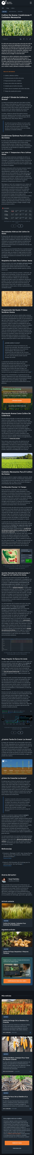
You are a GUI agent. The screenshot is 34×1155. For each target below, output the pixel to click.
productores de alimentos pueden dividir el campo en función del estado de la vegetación (16, 530)
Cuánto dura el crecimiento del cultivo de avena (17, 88)
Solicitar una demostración (17, 406)
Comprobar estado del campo (17, 981)
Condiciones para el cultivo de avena (14, 78)
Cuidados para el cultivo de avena (13, 86)
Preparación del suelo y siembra (13, 80)
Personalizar (17, 1148)
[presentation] (20, 225)
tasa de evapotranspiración (11, 671)
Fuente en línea (7, 858)
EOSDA (7, 2)
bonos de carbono (15, 438)
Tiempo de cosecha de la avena (13, 91)
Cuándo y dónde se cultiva (11, 75)
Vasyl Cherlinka (14, 879)
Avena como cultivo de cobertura (13, 83)
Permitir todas (17, 1143)
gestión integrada (18, 587)
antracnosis (26, 620)
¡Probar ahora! (17, 400)
